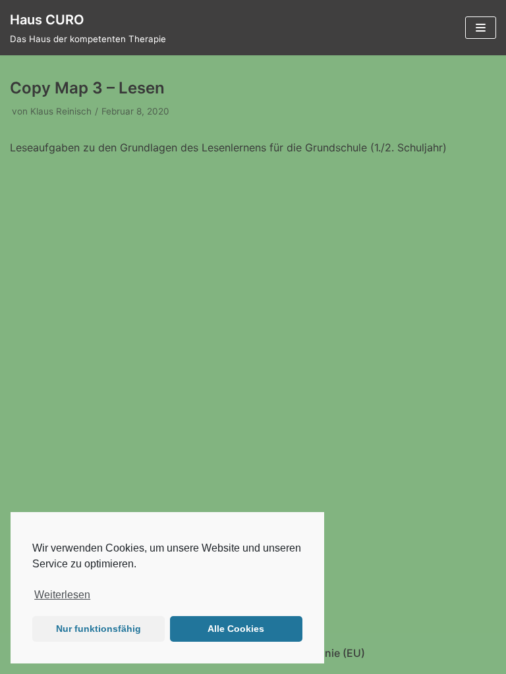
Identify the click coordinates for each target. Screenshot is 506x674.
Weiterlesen (62, 594)
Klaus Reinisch (61, 111)
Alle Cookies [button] (236, 628)
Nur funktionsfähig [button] (98, 628)
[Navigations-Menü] (480, 27)
